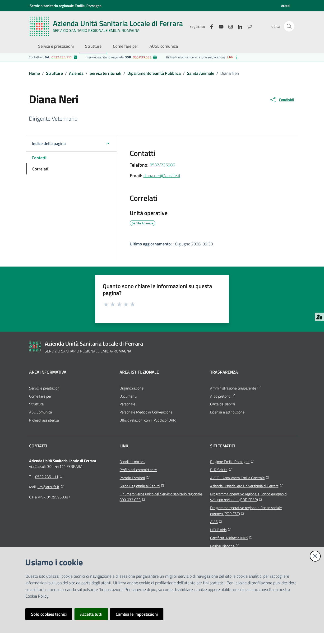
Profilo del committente (138, 470)
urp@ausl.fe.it (48, 487)
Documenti (128, 396)
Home (34, 73)
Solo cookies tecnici (49, 614)
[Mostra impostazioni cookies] (319, 317)
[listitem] (53, 57)
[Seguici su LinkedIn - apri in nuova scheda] (238, 26)
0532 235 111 (61, 57)
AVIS (214, 522)
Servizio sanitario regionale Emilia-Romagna (66, 6)
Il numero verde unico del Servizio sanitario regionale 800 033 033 (161, 497)
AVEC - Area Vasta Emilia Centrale (237, 478)
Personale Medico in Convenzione (146, 412)
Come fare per (40, 396)
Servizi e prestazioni (44, 388)
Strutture (54, 73)
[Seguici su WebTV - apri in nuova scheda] (247, 26)
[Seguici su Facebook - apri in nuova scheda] (209, 26)
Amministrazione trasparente (233, 388)
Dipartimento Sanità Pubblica (154, 73)
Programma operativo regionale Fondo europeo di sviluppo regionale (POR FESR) (248, 497)
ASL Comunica (40, 412)
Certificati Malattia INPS (229, 538)
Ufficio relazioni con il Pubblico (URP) (148, 420)
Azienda (76, 73)
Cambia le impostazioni (137, 614)
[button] (289, 26)
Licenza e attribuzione (227, 412)
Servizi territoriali (105, 73)
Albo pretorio (220, 396)
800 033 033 (142, 57)
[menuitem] (55, 46)
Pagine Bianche (222, 546)
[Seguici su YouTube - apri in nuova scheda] (219, 26)
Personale (127, 404)
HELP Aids (218, 530)
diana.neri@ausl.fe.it (161, 175)
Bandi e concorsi (132, 461)
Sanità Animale (200, 73)
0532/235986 (162, 165)
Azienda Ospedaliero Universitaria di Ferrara (244, 486)
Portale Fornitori (132, 478)
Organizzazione (131, 388)
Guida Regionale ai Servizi (140, 486)
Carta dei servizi (222, 404)
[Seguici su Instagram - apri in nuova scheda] (228, 26)
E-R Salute (218, 470)
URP (230, 57)
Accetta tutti (91, 614)
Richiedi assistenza (44, 420)
